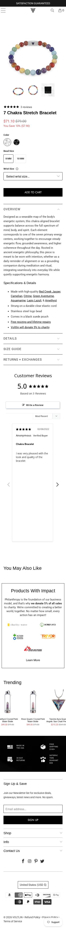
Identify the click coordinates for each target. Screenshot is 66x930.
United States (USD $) (33, 885)
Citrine (28, 296)
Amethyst (51, 300)
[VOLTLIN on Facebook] (23, 861)
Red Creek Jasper (49, 291)
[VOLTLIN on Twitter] (42, 861)
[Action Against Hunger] (18, 637)
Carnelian (16, 296)
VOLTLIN (17, 917)
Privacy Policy (50, 917)
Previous (8, 482)
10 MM (20, 158)
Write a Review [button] (34, 405)
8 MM (8, 158)
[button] (18, 90)
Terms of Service (12, 921)
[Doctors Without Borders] (33, 648)
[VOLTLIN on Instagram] (29, 861)
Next (57, 482)
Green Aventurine (43, 296)
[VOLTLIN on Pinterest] (36, 861)
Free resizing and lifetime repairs (31, 322)
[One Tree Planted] (48, 625)
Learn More (33, 660)
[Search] (52, 10)
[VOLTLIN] (33, 10)
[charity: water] (18, 625)
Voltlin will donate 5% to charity (30, 327)
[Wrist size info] (17, 168)
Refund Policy (32, 917)
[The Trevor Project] (48, 637)
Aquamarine (18, 300)
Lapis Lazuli (34, 300)
